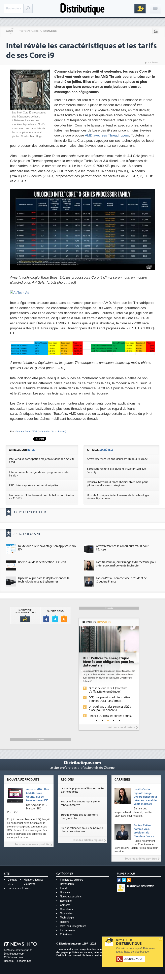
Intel (31, 450)
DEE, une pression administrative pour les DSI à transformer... (109, 699)
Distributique (82, 8)
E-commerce (50, 31)
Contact (12, 879)
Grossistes (66, 913)
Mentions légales (33, 879)
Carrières (65, 904)
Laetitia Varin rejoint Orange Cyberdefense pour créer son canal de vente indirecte (126, 563)
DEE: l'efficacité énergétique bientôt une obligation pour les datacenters (108, 661)
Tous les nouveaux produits (32, 844)
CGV (10, 883)
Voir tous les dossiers (121, 727)
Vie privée (29, 883)
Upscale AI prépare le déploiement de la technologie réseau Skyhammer (43, 580)
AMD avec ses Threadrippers (107, 135)
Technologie (67, 917)
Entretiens (66, 934)
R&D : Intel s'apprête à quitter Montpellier (33, 485)
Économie (66, 900)
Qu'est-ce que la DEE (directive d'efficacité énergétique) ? (108, 690)
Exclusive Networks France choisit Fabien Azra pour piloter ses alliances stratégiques (117, 483)
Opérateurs (66, 909)
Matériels (153, 63)
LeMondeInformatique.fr (18, 950)
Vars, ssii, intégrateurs (73, 925)
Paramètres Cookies (19, 888)
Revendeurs (67, 883)
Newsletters (140, 886)
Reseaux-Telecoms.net (17, 960)
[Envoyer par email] (156, 31)
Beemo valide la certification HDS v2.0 (42, 562)
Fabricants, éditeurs (71, 879)
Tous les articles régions (87, 840)
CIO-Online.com (13, 957)
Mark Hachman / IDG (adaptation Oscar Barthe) (40, 431)
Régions (64, 921)
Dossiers (65, 892)
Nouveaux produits (71, 896)
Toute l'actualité (29, 31)
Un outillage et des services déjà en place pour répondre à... (111, 708)
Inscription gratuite (140, 8)
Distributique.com (14, 953)
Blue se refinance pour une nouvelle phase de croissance (82, 829)
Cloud (63, 888)
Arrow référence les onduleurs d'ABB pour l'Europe (117, 459)
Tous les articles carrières (141, 858)
